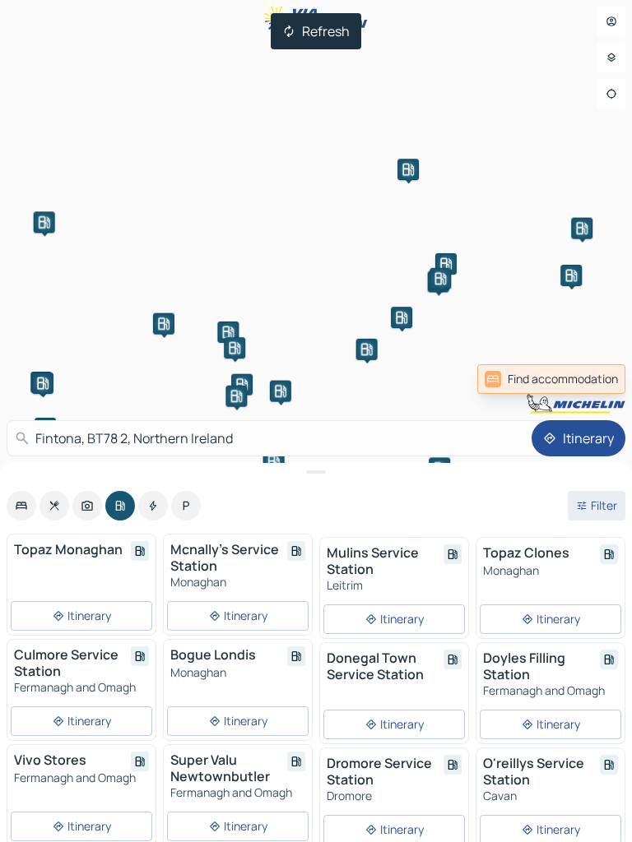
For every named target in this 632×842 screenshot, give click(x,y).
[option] (21, 505)
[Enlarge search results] (316, 472)
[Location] (611, 94)
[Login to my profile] (611, 21)
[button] (44, 222)
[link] (551, 379)
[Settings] (611, 57)
